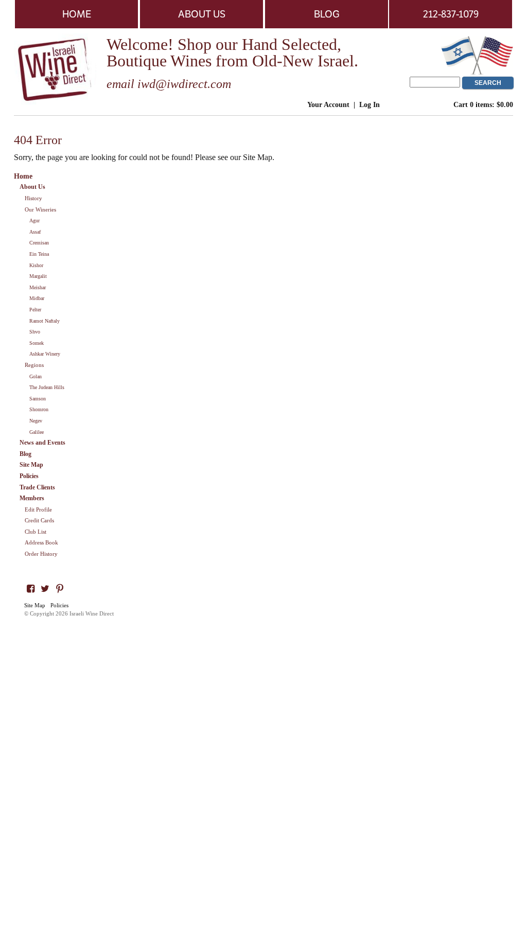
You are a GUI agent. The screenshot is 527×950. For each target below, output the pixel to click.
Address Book (41, 542)
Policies (29, 476)
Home (76, 14)
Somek (36, 343)
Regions (34, 365)
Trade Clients (37, 487)
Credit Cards (39, 520)
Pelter (35, 309)
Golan (35, 376)
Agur (34, 220)
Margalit (38, 276)
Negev (35, 421)
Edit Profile (38, 509)
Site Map (31, 464)
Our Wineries (40, 209)
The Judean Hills (46, 387)
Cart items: (483, 104)
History (33, 198)
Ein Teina (39, 254)
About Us (201, 14)
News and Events (42, 442)
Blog (327, 14)
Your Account (328, 104)
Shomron (38, 409)
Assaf (35, 232)
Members (32, 498)
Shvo (34, 332)
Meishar (37, 287)
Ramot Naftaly (44, 321)
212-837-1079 (451, 14)
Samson (37, 398)
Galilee (36, 432)
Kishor (36, 265)
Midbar (36, 298)
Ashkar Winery (44, 354)
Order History (41, 554)
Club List (35, 532)
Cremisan (39, 242)
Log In (369, 104)
